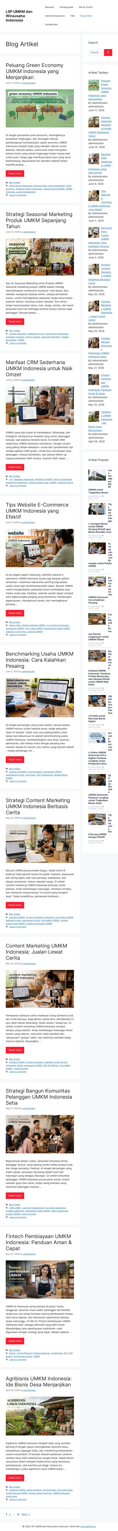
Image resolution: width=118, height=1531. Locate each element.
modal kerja (56, 1353)
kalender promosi (36, 333)
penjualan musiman (15, 337)
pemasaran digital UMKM (37, 1211)
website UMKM (35, 631)
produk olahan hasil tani (40, 1493)
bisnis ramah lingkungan (20, 185)
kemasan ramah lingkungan (29, 189)
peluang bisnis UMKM (54, 189)
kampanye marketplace (57, 333)
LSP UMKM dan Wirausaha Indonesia (19, 15)
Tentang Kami (66, 7)
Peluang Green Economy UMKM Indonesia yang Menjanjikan (34, 71)
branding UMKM (17, 917)
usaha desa (11, 1496)
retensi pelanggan (59, 1211)
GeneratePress (88, 1526)
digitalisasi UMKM (43, 479)
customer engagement (33, 1208)
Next (26, 1514)
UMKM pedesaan (61, 1493)
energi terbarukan (56, 185)
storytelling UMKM (50, 920)
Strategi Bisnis (60, 775)
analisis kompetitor (18, 771)
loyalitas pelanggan (15, 1211)
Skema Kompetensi (55, 15)
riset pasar (30, 775)
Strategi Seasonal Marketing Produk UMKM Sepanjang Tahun (39, 220)
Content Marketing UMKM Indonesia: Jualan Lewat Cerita (36, 952)
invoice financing (25, 1353)
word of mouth (28, 1214)
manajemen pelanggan (16, 482)
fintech (12, 1353)
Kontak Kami (51, 24)
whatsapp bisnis (65, 482)
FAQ (73, 15)
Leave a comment (17, 195)
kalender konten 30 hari (56, 1062)
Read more (15, 173)
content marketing (18, 333)
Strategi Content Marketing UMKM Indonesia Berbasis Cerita (38, 806)
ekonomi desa (50, 1490)
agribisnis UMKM (17, 1490)
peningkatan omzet (15, 775)
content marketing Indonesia (39, 917)
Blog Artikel (86, 15)
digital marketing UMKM (33, 625)
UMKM (21, 340)
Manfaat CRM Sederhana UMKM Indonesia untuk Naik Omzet (39, 368)
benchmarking (35, 771)
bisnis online (15, 625)
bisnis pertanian (34, 1490)
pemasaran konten (31, 920)
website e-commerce (16, 631)
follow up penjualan (62, 479)
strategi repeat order (38, 482)
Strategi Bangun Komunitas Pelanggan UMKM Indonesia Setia (39, 1097)
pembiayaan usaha (23, 1356)
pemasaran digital (14, 1065)
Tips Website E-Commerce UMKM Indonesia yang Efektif (37, 511)
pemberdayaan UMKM (16, 1493)
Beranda (49, 7)
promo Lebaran (32, 337)
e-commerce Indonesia (57, 625)
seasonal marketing (50, 337)
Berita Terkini (86, 7)
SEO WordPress (51, 1065)
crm (11, 479)
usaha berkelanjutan (26, 192)
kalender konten (13, 920)
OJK (66, 1353)
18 (18, 1514)
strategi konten (21, 1068)
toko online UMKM (34, 628)
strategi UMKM (13, 1214)
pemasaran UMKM (15, 628)
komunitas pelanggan (55, 1208)
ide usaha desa (65, 1490)
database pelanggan (24, 479)
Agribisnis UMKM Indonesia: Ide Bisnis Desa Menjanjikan (39, 1381)
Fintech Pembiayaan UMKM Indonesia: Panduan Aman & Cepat (39, 1242)
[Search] (108, 52)
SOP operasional (45, 775)
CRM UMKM (15, 1208)
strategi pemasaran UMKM (39, 923)
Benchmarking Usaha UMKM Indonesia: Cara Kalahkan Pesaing (40, 660)
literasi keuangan (42, 1353)
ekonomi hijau (40, 185)
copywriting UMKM (64, 917)
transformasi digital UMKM (57, 628)
